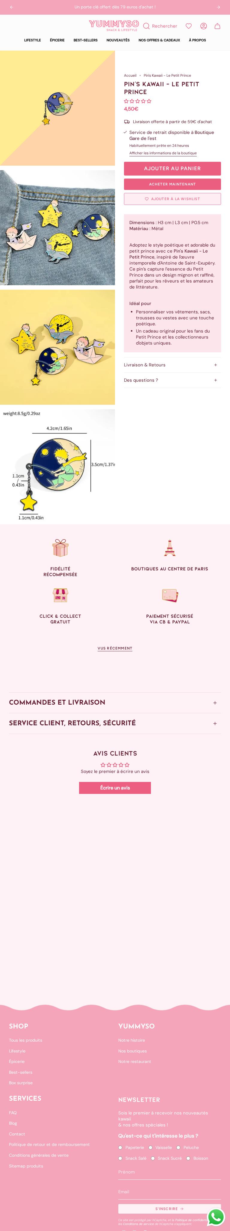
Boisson (200, 1158)
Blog (13, 1123)
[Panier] (217, 26)
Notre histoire (131, 1040)
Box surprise (21, 1082)
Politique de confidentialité (194, 1220)
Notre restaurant (134, 1061)
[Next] (218, 7)
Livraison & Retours (145, 365)
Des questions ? (141, 380)
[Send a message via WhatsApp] (216, 1217)
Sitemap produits (26, 1166)
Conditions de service (138, 1224)
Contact (17, 1134)
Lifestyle (17, 1051)
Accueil (130, 75)
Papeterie (134, 1147)
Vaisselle (163, 1147)
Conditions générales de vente (39, 1155)
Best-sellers (20, 1072)
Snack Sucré (170, 1158)
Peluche (191, 1147)
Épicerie (17, 1061)
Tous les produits (25, 1040)
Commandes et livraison (57, 703)
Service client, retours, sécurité (72, 723)
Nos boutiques (132, 1051)
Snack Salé (135, 1158)
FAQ (13, 1112)
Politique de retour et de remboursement (49, 1144)
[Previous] (11, 7)
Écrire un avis (115, 788)
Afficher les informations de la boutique (163, 153)
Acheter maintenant (172, 184)
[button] (33, 40)
